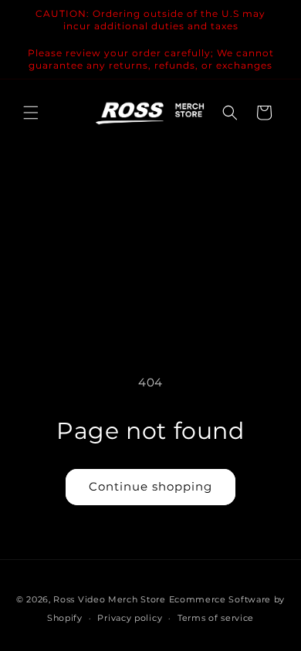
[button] (31, 113)
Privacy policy (129, 617)
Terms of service (216, 617)
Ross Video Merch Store (109, 599)
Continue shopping (150, 486)
